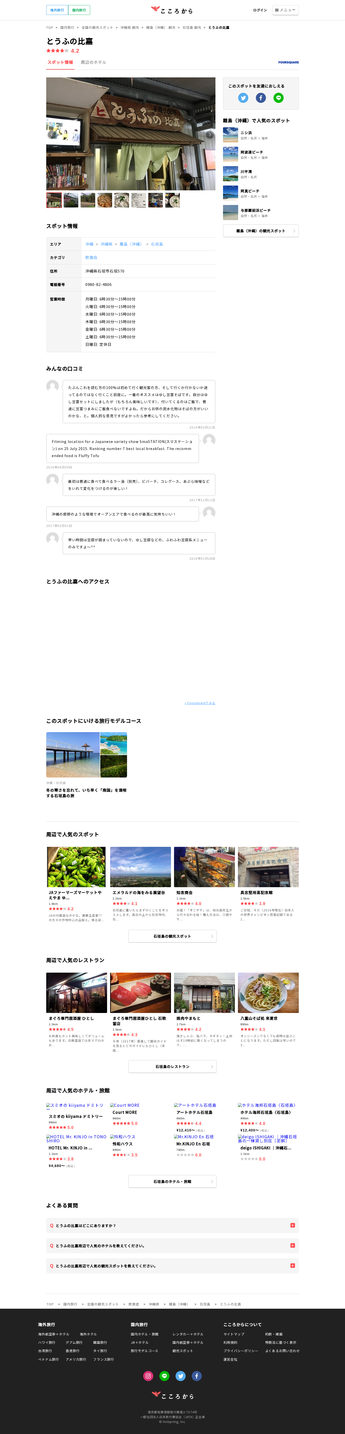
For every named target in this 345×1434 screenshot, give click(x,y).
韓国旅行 (100, 1342)
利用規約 (230, 1342)
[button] (54, 200)
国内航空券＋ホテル (188, 1342)
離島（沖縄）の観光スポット (261, 230)
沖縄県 (107, 244)
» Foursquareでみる (200, 703)
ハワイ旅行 (47, 1342)
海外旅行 (57, 10)
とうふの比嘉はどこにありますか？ (86, 1225)
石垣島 (157, 244)
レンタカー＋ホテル (188, 1334)
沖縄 (89, 244)
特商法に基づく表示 (281, 1342)
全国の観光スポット (103, 1304)
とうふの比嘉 (230, 1304)
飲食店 (91, 257)
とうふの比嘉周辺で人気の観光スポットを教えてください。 (107, 1265)
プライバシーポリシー (241, 1350)
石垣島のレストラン (173, 1066)
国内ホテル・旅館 (145, 1334)
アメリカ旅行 (76, 1359)
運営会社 (230, 1359)
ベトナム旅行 (48, 1359)
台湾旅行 (45, 1350)
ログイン (260, 10)
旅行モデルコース (144, 1350)
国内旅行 (79, 10)
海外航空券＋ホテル (53, 1334)
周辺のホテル (94, 62)
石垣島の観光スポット (172, 936)
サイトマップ (234, 1334)
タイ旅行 (100, 1350)
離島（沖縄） (132, 244)
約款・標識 (274, 1334)
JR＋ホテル (140, 1342)
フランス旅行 (103, 1359)
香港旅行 (73, 1350)
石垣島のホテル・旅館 (172, 1181)
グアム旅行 (74, 1342)
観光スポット (183, 1350)
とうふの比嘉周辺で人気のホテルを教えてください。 (101, 1245)
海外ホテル (88, 1334)
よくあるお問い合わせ (282, 1350)
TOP (50, 1304)
